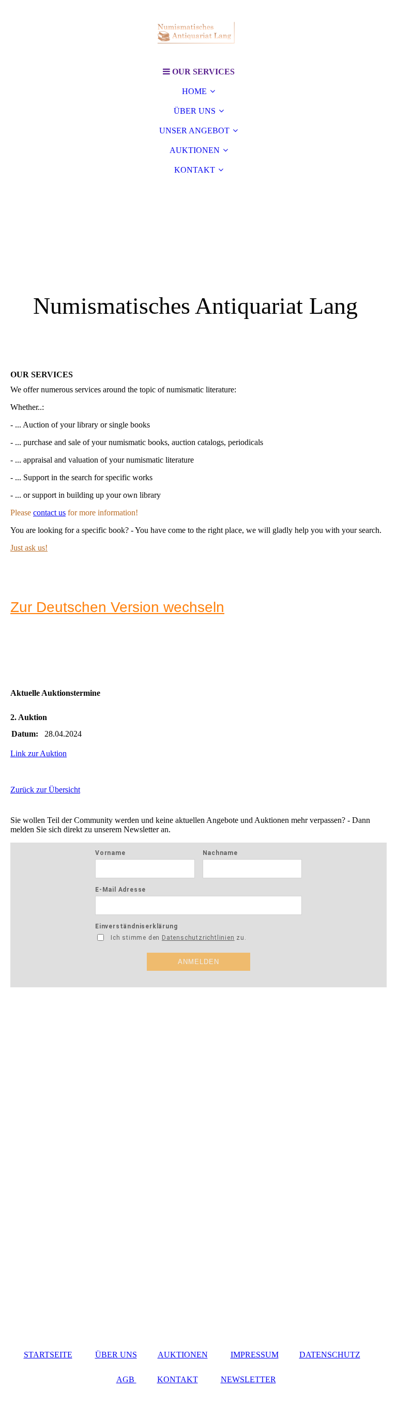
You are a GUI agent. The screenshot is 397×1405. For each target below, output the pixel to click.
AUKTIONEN (195, 150)
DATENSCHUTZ (329, 1354)
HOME (194, 91)
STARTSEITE (48, 1354)
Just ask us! (29, 547)
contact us (49, 512)
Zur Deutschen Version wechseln (117, 607)
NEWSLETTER (248, 1379)
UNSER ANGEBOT (194, 130)
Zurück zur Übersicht (45, 789)
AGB (126, 1379)
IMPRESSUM (255, 1354)
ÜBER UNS (195, 110)
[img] (198, 31)
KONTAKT (194, 169)
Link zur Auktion (38, 753)
